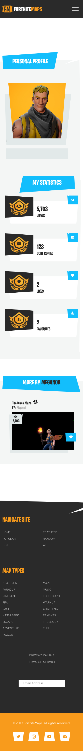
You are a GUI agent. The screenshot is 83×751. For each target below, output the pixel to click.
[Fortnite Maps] (23, 9)
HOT (5, 545)
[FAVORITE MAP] (70, 437)
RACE (6, 609)
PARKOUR (8, 590)
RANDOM (49, 539)
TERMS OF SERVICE (41, 662)
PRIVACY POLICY (41, 655)
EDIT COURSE (52, 596)
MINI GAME (9, 596)
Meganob (21, 407)
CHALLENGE (51, 609)
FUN (46, 628)
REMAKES (49, 616)
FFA (5, 603)
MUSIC (47, 590)
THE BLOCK (50, 622)
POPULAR (8, 539)
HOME (6, 532)
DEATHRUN (9, 583)
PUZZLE (7, 635)
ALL (45, 545)
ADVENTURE (10, 628)
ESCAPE (7, 622)
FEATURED (50, 532)
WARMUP (49, 603)
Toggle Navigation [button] (76, 9)
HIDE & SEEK (10, 616)
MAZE (47, 583)
